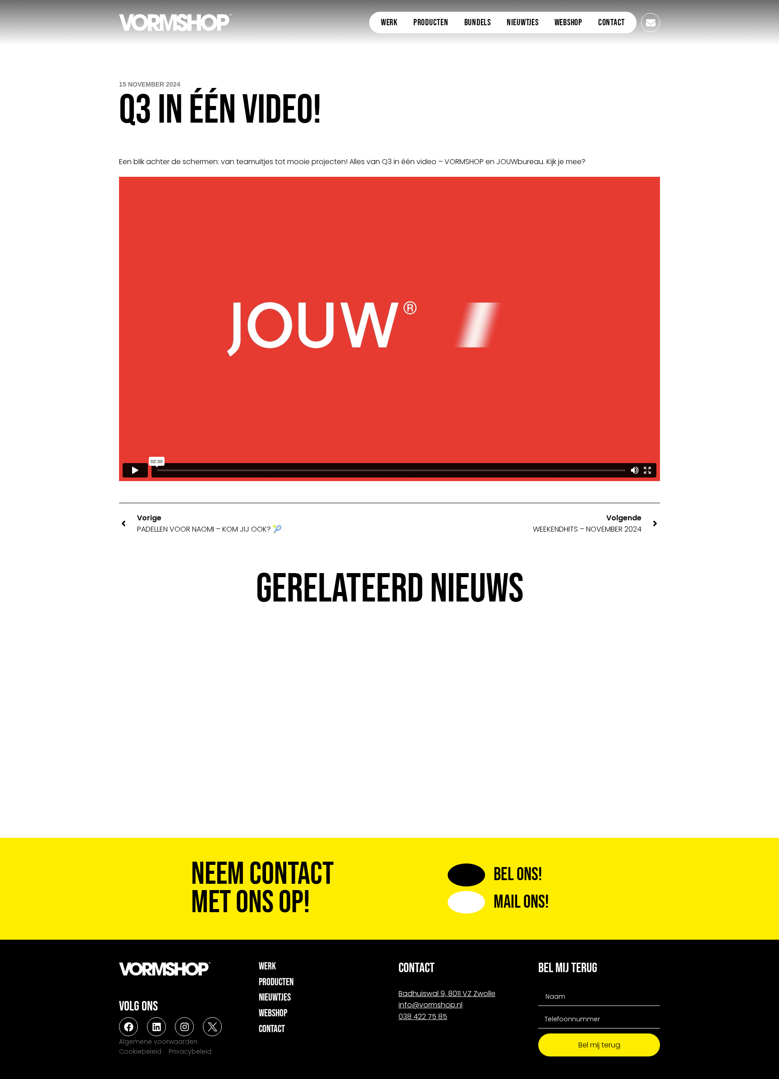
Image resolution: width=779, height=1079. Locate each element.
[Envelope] (650, 22)
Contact (611, 22)
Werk (389, 22)
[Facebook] (128, 1026)
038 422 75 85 (423, 1016)
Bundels (477, 22)
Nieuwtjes (523, 22)
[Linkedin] (156, 1026)
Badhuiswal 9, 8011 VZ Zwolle (447, 993)
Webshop (568, 22)
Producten (431, 22)
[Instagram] (184, 1026)
